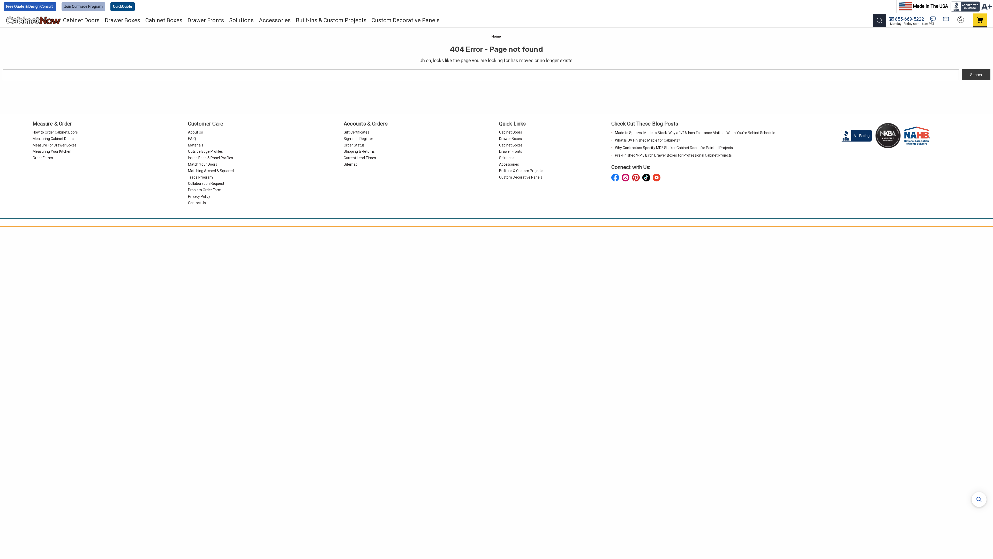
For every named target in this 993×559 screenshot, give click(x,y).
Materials (195, 145)
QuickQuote (122, 6)
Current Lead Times (360, 158)
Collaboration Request (206, 183)
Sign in (349, 139)
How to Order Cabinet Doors (55, 132)
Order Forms (43, 158)
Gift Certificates (356, 132)
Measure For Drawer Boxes (55, 145)
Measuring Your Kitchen (52, 151)
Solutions (241, 20)
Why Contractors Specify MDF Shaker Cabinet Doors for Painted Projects (674, 148)
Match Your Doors (202, 164)
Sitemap (351, 164)
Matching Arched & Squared (211, 171)
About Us (195, 132)
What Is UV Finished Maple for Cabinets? (647, 140)
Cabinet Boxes (163, 20)
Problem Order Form (204, 190)
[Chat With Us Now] (933, 19)
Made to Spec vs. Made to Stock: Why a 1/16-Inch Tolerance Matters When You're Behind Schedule (695, 133)
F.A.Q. (192, 139)
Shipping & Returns (359, 151)
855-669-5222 (909, 19)
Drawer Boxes (122, 20)
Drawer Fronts (205, 20)
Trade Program (83, 6)
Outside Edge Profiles (205, 151)
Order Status (354, 145)
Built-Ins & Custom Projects (331, 20)
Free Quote (29, 6)
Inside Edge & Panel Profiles (210, 158)
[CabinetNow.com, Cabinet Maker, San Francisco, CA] (856, 135)
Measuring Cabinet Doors (53, 139)
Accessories (275, 20)
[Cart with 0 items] (980, 20)
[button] (979, 499)
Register (366, 139)
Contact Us (197, 203)
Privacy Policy (199, 196)
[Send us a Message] (946, 19)
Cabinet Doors (81, 20)
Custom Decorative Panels (406, 20)
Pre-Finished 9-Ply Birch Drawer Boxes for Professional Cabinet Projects (673, 155)
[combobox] (481, 74)
